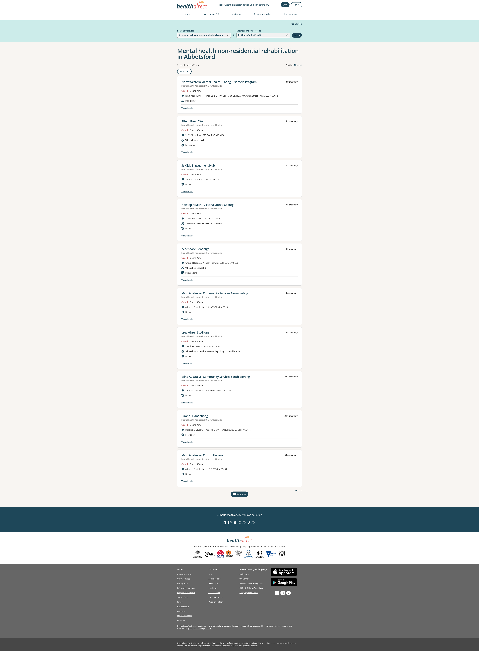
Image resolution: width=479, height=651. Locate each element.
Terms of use (182, 597)
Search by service (185, 30)
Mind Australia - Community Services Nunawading (214, 293)
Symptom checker (262, 14)
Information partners (186, 588)
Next (297, 490)
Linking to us (182, 583)
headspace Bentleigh (195, 249)
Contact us (181, 611)
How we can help (184, 574)
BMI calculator (214, 579)
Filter (186, 72)
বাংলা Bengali (244, 579)
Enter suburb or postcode (249, 30)
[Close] (228, 35)
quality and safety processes (200, 628)
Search (297, 35)
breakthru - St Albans (195, 332)
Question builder (215, 602)
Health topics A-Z (211, 14)
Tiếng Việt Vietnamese (249, 592)
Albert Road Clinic (193, 121)
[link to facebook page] (277, 593)
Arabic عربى (244, 574)
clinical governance (280, 626)
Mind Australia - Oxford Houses (202, 455)
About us (181, 620)
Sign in (296, 4)
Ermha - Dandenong (194, 416)
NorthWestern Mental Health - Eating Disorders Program (219, 82)
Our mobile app (183, 579)
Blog (210, 574)
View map (242, 495)
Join (285, 4)
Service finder (290, 14)
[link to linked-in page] (288, 593)
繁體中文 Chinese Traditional (251, 588)
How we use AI (183, 606)
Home (187, 14)
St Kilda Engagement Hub (198, 165)
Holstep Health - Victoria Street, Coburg (207, 205)
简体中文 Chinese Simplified (251, 583)
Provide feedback (184, 615)
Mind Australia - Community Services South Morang (215, 377)
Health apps (213, 583)
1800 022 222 (241, 522)
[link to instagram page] (282, 593)
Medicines (236, 14)
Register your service (186, 592)
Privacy (180, 602)
